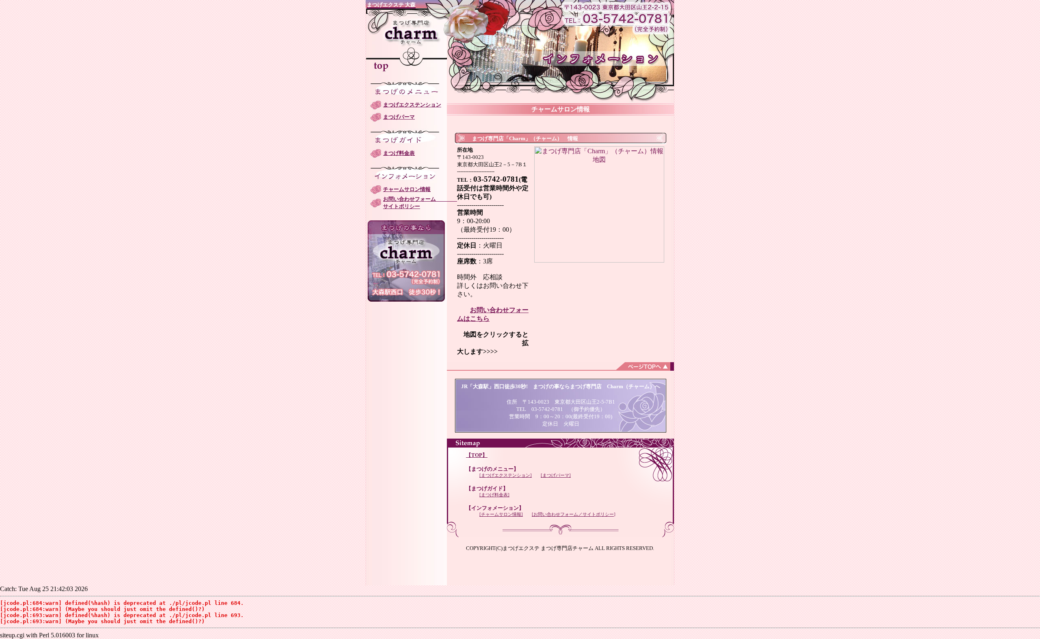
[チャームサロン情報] (501, 514)
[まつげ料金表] (494, 494)
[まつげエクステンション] (505, 475)
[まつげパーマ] (556, 475)
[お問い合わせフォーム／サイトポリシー (573, 514)
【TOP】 (477, 455)
